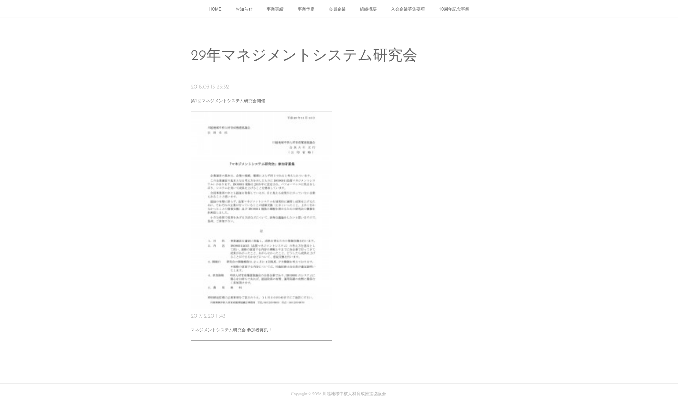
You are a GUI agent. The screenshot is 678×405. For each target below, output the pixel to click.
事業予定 (306, 9)
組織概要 (368, 9)
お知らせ (244, 9)
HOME (215, 9)
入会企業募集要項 (408, 9)
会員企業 (337, 9)
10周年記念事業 (454, 9)
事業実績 (275, 9)
